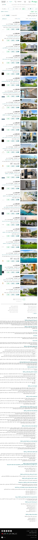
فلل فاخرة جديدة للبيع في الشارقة (32, 311)
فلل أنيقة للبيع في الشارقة (14, 306)
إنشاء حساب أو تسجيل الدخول (3, 2)
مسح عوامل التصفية (6, 11)
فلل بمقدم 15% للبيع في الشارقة (32, 309)
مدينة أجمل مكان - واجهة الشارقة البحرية (32, 18)
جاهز (20, 8)
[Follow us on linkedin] (6, 531)
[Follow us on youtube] (2, 531)
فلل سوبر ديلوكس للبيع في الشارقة (32, 310)
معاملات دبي (15, 2)
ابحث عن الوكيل (29, 2)
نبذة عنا (36, 531)
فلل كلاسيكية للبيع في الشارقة (32, 307)
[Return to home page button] (34, 1)
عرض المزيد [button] (35, 313)
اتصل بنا (28, 531)
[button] (35, 8)
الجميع (23, 8)
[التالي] (14, 299)
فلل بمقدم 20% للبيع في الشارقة (13, 309)
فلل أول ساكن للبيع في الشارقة (14, 311)
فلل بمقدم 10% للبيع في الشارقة (13, 307)
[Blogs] (11, 2)
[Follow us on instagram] (4, 531)
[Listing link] (19, 26)
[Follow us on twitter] (9, 531)
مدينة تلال (18, 18)
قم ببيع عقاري (25, 2)
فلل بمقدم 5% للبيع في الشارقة (32, 306)
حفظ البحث (2, 11)
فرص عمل (32, 531)
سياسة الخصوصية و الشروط (33, 532)
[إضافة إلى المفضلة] (21, 30)
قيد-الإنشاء (16, 8)
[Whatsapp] (8, 29)
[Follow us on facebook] (11, 531)
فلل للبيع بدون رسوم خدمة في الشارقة (13, 310)
